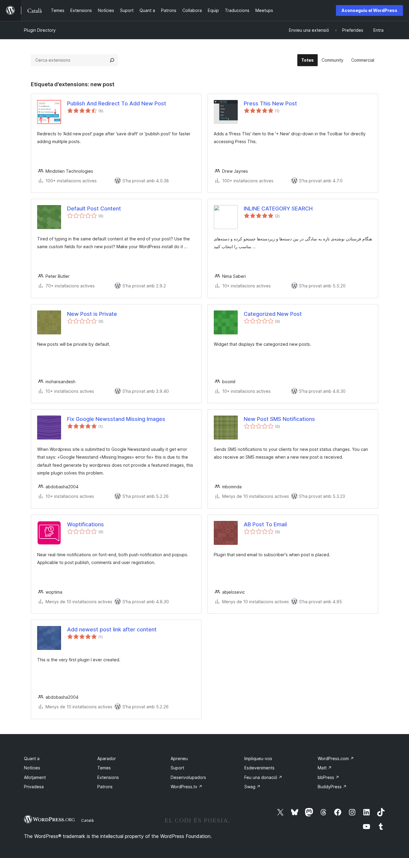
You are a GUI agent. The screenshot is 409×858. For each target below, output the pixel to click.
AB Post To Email (265, 524)
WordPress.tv (186, 786)
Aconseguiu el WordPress (369, 10)
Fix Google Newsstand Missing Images (116, 419)
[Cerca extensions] (112, 60)
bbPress (328, 777)
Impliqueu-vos (258, 758)
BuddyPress (332, 786)
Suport (177, 767)
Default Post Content (94, 208)
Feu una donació (263, 777)
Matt (325, 767)
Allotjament (35, 777)
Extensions (108, 777)
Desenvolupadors (188, 777)
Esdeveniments (259, 767)
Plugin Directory (40, 30)
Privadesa (34, 786)
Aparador (106, 758)
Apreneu (179, 758)
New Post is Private (92, 314)
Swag (252, 786)
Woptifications (85, 524)
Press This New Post (270, 103)
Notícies (32, 767)
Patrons (105, 786)
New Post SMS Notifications (279, 419)
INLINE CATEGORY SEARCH (278, 208)
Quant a (32, 758)
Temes (104, 767)
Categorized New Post (273, 314)
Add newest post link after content (112, 629)
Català (87, 820)
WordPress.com (336, 758)
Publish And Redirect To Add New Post (116, 103)
